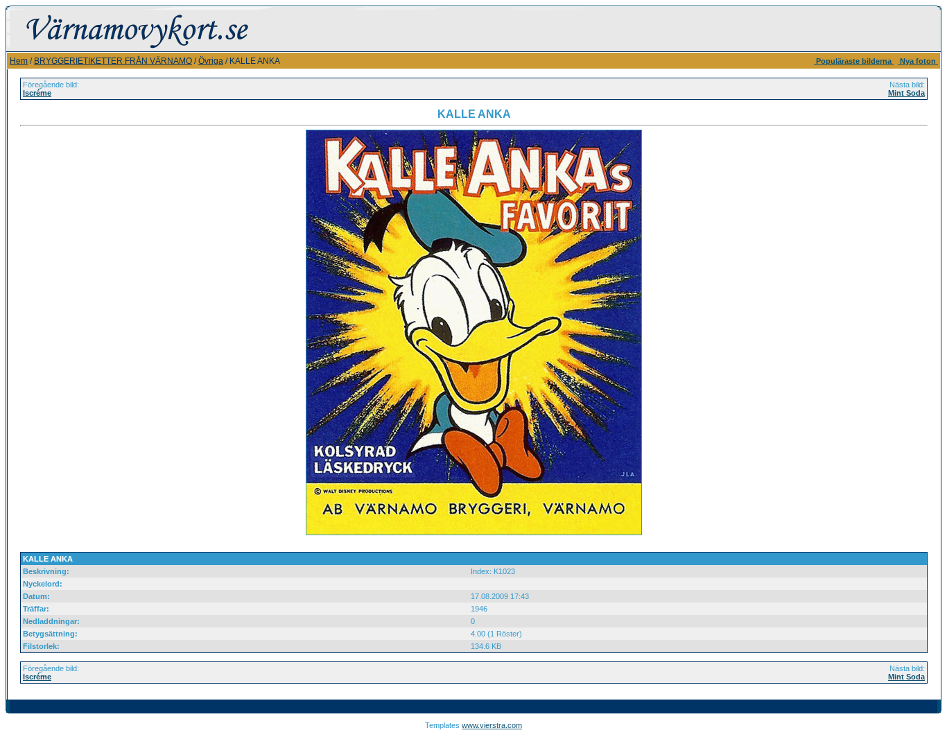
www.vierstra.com (492, 725)
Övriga (210, 61)
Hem (19, 61)
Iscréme (37, 93)
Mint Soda (906, 93)
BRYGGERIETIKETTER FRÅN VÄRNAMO (113, 61)
